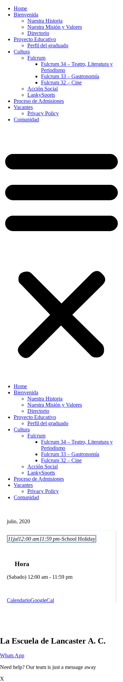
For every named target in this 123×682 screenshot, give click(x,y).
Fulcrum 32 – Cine (61, 82)
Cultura (22, 52)
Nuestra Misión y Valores (54, 27)
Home (20, 8)
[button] (61, 253)
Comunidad (26, 119)
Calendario (18, 600)
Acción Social (42, 89)
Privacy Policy (43, 113)
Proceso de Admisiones (39, 101)
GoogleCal (42, 600)
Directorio (38, 33)
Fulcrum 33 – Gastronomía (70, 76)
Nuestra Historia (45, 21)
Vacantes (23, 107)
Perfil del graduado (47, 45)
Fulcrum (36, 58)
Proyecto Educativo (35, 39)
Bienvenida (26, 14)
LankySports (41, 95)
